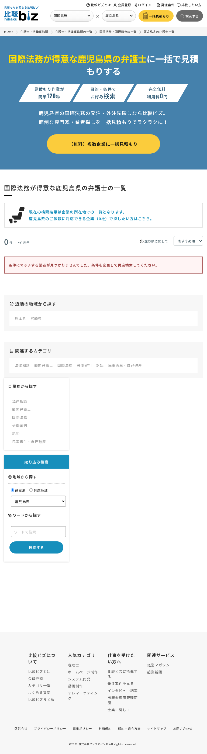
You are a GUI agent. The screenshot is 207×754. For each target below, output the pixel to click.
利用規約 (105, 728)
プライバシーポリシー (50, 728)
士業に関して (119, 709)
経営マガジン (158, 664)
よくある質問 (39, 692)
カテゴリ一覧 (39, 685)
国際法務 (60, 15)
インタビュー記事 (123, 690)
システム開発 (79, 679)
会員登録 (124, 4)
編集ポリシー (82, 728)
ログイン (144, 4)
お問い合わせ (182, 728)
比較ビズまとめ (41, 699)
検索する (36, 547)
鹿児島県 (112, 15)
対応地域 (41, 490)
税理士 (73, 664)
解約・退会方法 (129, 728)
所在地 (20, 490)
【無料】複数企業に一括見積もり (103, 144)
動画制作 (75, 686)
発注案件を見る (121, 683)
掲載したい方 (191, 4)
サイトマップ (157, 728)
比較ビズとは (101, 4)
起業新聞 (154, 672)
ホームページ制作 (83, 672)
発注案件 (168, 4)
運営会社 (21, 728)
